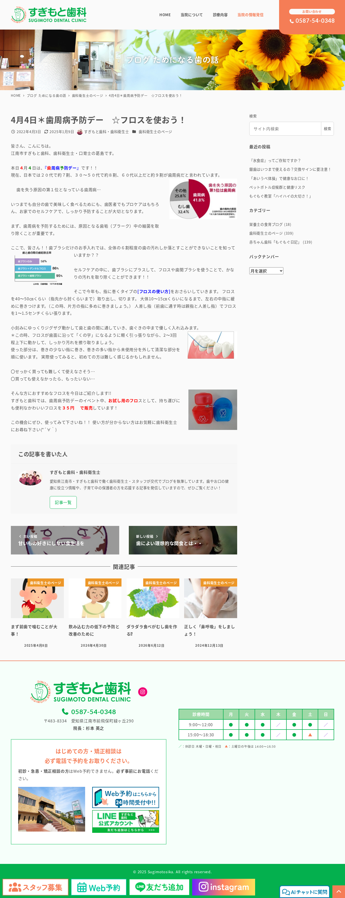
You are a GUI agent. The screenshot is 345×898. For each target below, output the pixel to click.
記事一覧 (63, 502)
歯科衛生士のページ (155, 131)
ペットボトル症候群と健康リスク (277, 187)
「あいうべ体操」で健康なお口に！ (279, 178)
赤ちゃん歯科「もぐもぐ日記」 (275, 242)
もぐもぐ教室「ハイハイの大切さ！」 (281, 196)
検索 (253, 115)
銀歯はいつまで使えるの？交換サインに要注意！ (290, 169)
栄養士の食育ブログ (266, 224)
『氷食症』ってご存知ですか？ (275, 160)
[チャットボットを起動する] (304, 891)
